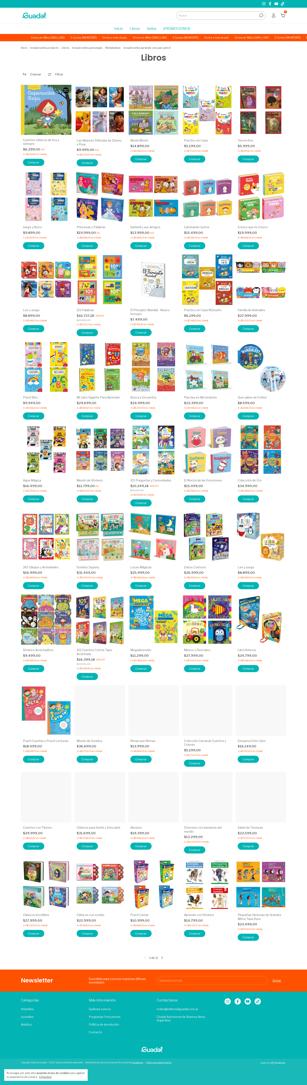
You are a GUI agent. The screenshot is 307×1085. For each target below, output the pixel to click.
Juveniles (27, 1017)
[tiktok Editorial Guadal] (282, 4)
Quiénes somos (100, 1009)
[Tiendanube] (273, 1063)
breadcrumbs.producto (44, 47)
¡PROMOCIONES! (176, 29)
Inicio (118, 29)
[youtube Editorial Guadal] (276, 4)
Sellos (151, 29)
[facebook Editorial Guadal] (270, 4)
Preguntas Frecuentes (105, 1017)
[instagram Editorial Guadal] (264, 4)
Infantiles (27, 1009)
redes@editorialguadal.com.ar (177, 1009)
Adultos (26, 1024)
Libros (135, 29)
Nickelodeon (113, 47)
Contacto (95, 1032)
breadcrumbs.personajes (87, 47)
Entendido (45, 1077)
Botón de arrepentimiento (158, 1062)
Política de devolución (104, 1024)
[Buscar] (261, 15)
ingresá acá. (137, 1062)
